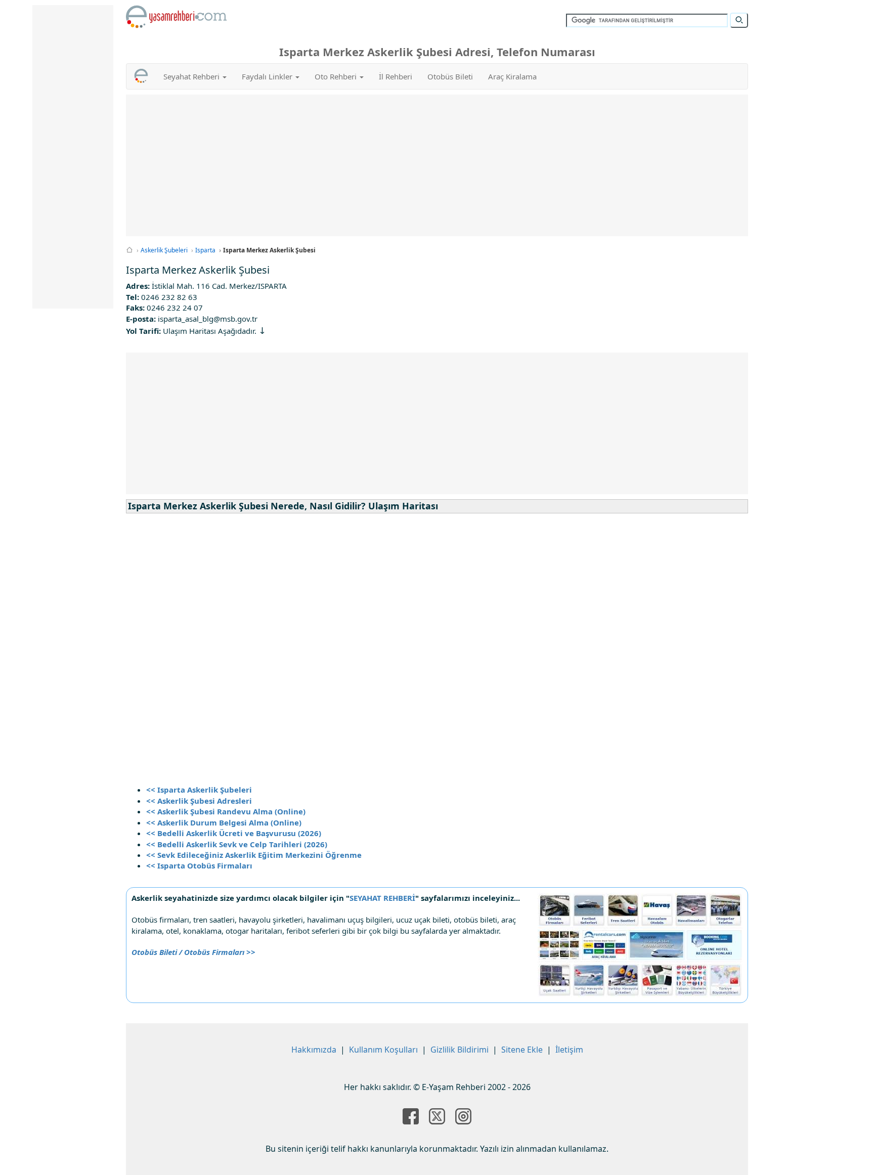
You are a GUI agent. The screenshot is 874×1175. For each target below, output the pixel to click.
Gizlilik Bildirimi (459, 1049)
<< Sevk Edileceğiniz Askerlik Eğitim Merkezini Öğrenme (254, 855)
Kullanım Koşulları (383, 1049)
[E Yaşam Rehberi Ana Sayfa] (176, 16)
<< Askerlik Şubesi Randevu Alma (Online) (225, 811)
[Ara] (739, 20)
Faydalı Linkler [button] (268, 76)
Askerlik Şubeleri (164, 250)
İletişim (569, 1049)
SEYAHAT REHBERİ (382, 898)
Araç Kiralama (512, 76)
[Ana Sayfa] (129, 250)
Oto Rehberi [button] (337, 76)
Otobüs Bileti (450, 76)
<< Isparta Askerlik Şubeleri (199, 790)
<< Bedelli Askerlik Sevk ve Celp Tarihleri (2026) (236, 844)
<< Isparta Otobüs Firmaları (199, 865)
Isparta (205, 250)
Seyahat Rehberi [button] (192, 76)
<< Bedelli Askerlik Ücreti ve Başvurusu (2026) (233, 833)
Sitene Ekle (522, 1049)
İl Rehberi (395, 76)
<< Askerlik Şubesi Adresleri (199, 801)
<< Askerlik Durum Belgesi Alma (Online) (223, 822)
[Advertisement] (437, 165)
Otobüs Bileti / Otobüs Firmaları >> (193, 952)
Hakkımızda (313, 1049)
